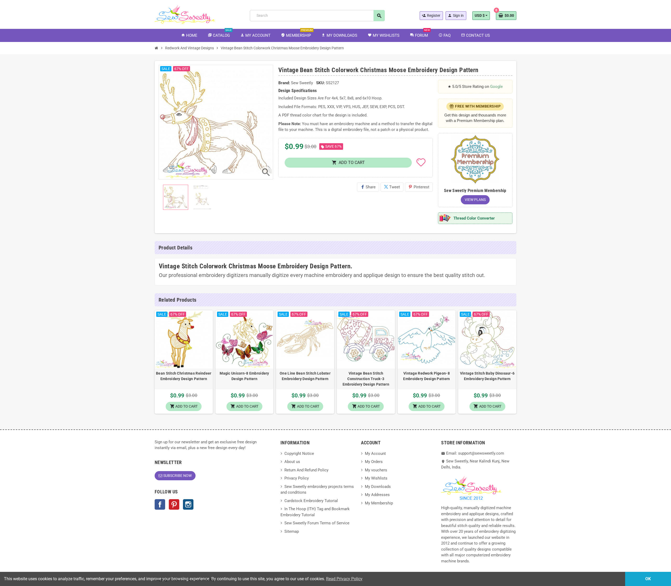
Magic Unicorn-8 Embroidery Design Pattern (244, 376)
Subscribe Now (177, 475)
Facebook (160, 504)
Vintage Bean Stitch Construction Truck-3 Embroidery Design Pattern (366, 378)
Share (368, 187)
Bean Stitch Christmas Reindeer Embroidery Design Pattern (183, 376)
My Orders (374, 461)
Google (496, 86)
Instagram (188, 504)
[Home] (156, 48)
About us (292, 461)
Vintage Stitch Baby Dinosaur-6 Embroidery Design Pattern (487, 376)
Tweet (392, 187)
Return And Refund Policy (306, 470)
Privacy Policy (296, 478)
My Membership (379, 503)
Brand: (284, 83)
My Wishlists (376, 478)
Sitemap (291, 531)
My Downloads (378, 486)
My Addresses (377, 494)
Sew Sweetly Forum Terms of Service (316, 523)
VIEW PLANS (475, 200)
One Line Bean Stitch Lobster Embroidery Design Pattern (305, 376)
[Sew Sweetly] (185, 14)
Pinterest (418, 187)
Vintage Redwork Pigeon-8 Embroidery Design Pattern (426, 376)
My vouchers (376, 470)
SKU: (320, 83)
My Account (375, 453)
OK (648, 578)
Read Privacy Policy (344, 578)
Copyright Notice (299, 453)
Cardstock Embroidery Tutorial (311, 500)
